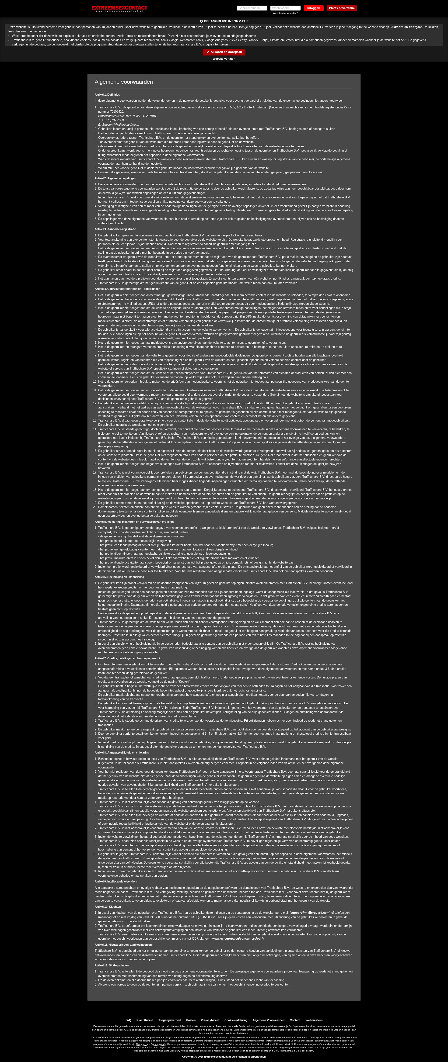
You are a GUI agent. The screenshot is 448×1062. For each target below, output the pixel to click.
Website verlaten (224, 58)
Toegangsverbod (169, 1020)
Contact (295, 1020)
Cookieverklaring (235, 1020)
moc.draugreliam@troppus (309, 912)
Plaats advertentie (342, 8)
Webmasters (314, 1020)
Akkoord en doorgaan (226, 52)
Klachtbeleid (144, 1020)
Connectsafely (158, 1044)
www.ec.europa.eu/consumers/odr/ (237, 938)
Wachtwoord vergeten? (285, 13)
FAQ (128, 1020)
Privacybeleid (210, 1020)
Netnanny (141, 1044)
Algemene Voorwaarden (268, 1020)
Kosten (191, 1020)
